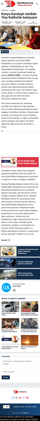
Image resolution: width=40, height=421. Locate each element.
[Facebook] (12, 397)
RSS (7, 407)
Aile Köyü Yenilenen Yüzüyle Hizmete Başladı (9, 330)
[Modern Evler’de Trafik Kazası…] (10, 306)
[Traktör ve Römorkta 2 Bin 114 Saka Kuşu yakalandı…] (29, 323)
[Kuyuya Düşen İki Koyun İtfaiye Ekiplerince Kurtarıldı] (29, 306)
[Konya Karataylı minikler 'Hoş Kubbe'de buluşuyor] (20, 37)
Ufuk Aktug (17, 286)
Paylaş (6, 51)
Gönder (5, 377)
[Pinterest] (20, 397)
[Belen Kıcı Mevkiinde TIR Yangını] (29, 340)
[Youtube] (27, 397)
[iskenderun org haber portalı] (19, 3)
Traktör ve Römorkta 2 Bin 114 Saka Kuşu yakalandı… (29, 330)
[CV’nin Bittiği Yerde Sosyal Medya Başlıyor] (10, 340)
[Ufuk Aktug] (6, 287)
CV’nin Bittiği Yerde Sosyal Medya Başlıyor (10, 347)
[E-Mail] (14, 290)
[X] (16, 397)
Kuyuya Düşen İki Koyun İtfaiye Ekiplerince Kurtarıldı (29, 314)
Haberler (4, 10)
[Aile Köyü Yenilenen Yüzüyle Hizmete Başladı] (10, 323)
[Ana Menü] (2, 4)
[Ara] (37, 4)
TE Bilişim (25, 413)
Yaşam (12, 10)
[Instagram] (23, 397)
